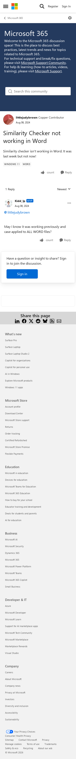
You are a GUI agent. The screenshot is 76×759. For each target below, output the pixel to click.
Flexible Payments (14, 453)
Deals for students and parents (21, 513)
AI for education (13, 520)
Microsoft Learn (13, 619)
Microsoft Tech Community (18, 632)
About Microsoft (13, 679)
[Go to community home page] (14, 6)
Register (53, 6)
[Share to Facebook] (24, 320)
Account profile (12, 406)
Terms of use (33, 744)
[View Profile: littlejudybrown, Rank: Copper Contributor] (8, 119)
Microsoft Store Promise (17, 447)
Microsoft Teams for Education (20, 486)
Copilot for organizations (17, 360)
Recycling (28, 748)
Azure (8, 605)
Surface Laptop (12, 346)
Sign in (22, 274)
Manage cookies (13, 744)
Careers (9, 672)
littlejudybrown (26, 117)
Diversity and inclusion (16, 706)
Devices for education (16, 479)
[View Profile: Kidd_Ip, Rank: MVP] (8, 203)
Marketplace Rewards (16, 646)
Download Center (14, 413)
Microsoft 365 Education (17, 493)
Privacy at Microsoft (15, 692)
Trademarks (51, 744)
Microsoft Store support (17, 420)
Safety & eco (11, 748)
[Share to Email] (59, 320)
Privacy (45, 739)
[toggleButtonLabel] (70, 18)
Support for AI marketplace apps (21, 626)
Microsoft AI (11, 539)
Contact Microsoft (28, 739)
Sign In (66, 6)
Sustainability (12, 719)
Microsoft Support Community (43, 62)
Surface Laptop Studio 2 (17, 353)
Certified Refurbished (16, 440)
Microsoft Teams (13, 573)
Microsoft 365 (15, 18)
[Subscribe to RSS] (52, 320)
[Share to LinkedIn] (17, 320)
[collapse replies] (38, 197)
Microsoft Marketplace (16, 639)
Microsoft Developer (15, 612)
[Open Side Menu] (5, 6)
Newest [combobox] (64, 189)
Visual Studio (12, 653)
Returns (9, 426)
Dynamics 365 (12, 552)
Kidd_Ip (20, 201)
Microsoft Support (48, 71)
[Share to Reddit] (38, 320)
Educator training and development (23, 506)
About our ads (45, 748)
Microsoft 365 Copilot (16, 579)
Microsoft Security (14, 546)
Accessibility (11, 712)
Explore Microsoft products (19, 380)
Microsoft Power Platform (18, 566)
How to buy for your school (18, 500)
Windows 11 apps (14, 387)
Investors (9, 699)
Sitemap (9, 739)
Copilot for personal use (17, 367)
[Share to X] (31, 320)
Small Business (12, 586)
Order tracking (12, 433)
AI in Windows (12, 373)
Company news (12, 685)
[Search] (42, 6)
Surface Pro (11, 340)
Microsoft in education (16, 473)
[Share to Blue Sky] (45, 320)
